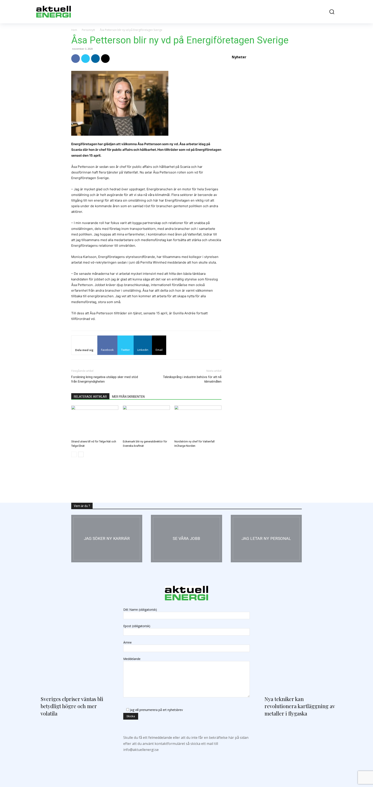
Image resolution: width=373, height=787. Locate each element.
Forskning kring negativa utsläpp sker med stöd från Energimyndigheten (104, 379)
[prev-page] (74, 454)
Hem (74, 30)
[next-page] (81, 454)
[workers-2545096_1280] (186, 538)
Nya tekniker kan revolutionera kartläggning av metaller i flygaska (299, 706)
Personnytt (88, 30)
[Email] (105, 58)
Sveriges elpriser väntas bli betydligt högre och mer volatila (72, 706)
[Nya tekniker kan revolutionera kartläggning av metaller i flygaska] (298, 645)
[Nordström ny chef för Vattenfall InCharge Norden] (197, 421)
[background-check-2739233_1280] (266, 538)
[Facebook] (75, 58)
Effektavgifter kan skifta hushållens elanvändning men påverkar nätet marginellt (263, 299)
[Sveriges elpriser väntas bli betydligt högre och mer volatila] (74, 645)
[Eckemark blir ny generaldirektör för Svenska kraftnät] (146, 421)
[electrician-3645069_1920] (106, 538)
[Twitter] (85, 58)
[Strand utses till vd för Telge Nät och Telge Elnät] (94, 421)
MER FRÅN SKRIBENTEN (128, 396)
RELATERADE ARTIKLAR (90, 396)
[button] (329, 12)
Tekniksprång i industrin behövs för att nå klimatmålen (192, 379)
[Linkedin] (95, 58)
